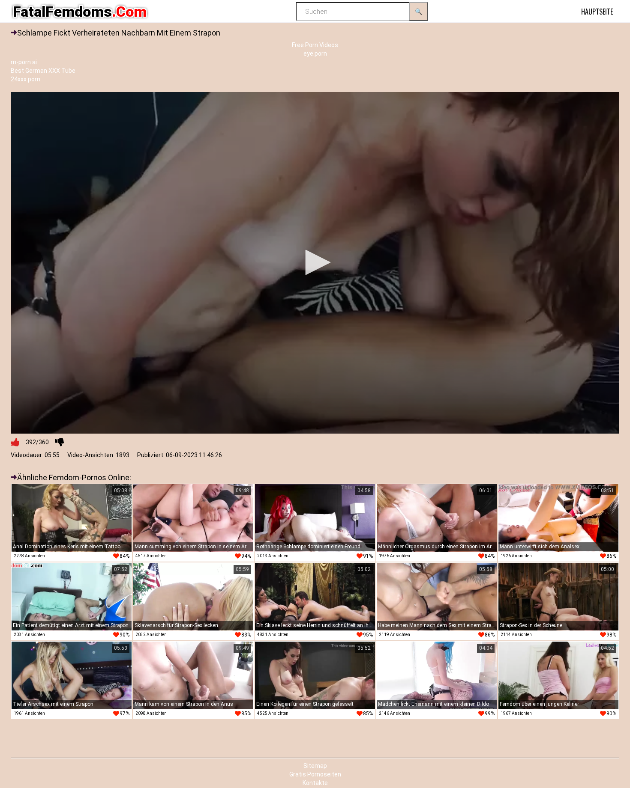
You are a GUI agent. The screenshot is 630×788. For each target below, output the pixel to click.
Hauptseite (597, 11)
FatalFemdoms (80, 11)
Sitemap (315, 765)
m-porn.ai (24, 62)
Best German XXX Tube (43, 70)
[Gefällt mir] (15, 442)
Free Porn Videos (315, 45)
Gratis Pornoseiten (315, 774)
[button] (315, 262)
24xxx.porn (25, 79)
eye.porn (315, 53)
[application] (315, 263)
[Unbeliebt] (59, 442)
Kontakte (315, 782)
